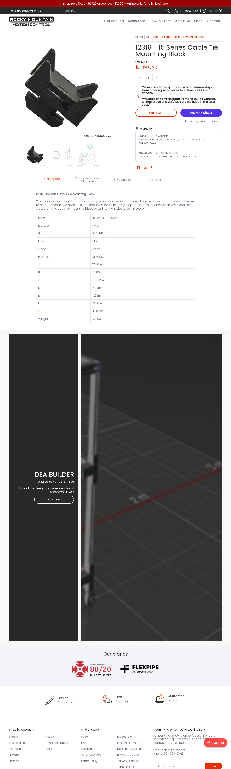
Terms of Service (127, 761)
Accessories (17, 743)
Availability (146, 128)
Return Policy (89, 761)
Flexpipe (14, 761)
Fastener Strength (128, 743)
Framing (14, 755)
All (147, 37)
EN (210, 10)
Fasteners (15, 749)
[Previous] (12, 87)
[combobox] (114, 11)
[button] (138, 167)
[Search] (168, 11)
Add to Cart (156, 113)
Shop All (14, 736)
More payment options (201, 121)
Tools (48, 749)
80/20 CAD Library (92, 755)
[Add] (157, 78)
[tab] (52, 180)
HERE (39, 10)
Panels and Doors (56, 743)
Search (85, 736)
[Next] (111, 87)
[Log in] (204, 10)
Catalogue (88, 749)
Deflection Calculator (130, 749)
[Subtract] (139, 78)
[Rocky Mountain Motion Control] (31, 21)
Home (139, 37)
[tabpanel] (115, 255)
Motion (49, 736)
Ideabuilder (124, 736)
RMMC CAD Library (128, 755)
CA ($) (218, 10)
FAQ (83, 743)
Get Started (54, 499)
